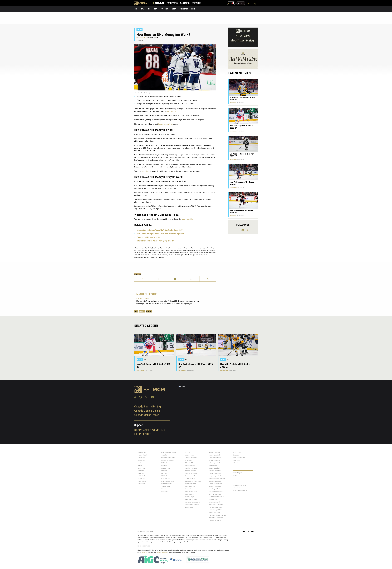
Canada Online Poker (146, 415)
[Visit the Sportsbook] (142, 3)
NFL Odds (164, 473)
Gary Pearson (233, 103)
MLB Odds (164, 463)
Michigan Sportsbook (215, 481)
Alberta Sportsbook (214, 452)
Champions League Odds (168, 452)
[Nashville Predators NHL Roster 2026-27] (238, 345)
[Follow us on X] (247, 230)
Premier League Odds (167, 481)
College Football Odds (167, 460)
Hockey (139, 29)
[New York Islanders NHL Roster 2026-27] (196, 345)
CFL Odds (164, 455)
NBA (155, 9)
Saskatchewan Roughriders (193, 481)
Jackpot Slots (237, 452)
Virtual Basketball (166, 484)
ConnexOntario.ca (162, 552)
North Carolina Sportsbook (216, 497)
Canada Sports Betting (147, 406)
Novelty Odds (184, 9)
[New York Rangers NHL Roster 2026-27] (154, 345)
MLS (166, 9)
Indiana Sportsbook (214, 463)
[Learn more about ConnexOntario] (199, 559)
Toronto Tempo (189, 497)
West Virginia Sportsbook (216, 518)
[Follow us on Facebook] (239, 230)
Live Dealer (236, 455)
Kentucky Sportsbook (215, 470)
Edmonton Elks (189, 463)
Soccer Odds (141, 478)
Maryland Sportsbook (215, 476)
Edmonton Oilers (190, 465)
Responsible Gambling (149, 430)
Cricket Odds (141, 460)
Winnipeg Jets (189, 507)
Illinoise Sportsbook (214, 460)
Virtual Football (165, 486)
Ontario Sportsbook (214, 502)
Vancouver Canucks (191, 499)
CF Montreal (188, 460)
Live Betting (141, 470)
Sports (148, 311)
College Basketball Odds (168, 457)
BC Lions (187, 452)
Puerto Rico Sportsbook (215, 507)
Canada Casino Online (147, 410)
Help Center (142, 434)
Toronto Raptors (189, 494)
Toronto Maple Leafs (191, 491)
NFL (162, 9)
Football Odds (142, 463)
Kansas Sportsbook (214, 468)
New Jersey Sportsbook (216, 491)
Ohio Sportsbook (213, 499)
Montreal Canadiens (191, 473)
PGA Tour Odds (165, 478)
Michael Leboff (140, 38)
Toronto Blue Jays (190, 486)
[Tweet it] (142, 278)
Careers (235, 475)
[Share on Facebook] (159, 278)
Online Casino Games (239, 457)
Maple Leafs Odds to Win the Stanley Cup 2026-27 (155, 241)
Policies (251, 532)
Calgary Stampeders (191, 457)
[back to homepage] (157, 3)
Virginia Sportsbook (214, 512)
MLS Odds (164, 465)
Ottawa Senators (190, 478)
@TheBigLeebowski (142, 298)
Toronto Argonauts (190, 484)
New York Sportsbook (215, 494)
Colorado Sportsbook (215, 457)
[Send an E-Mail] (175, 278)
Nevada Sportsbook (214, 489)
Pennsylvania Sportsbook (216, 504)
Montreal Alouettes (190, 470)
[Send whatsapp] (191, 278)
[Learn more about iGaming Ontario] (176, 559)
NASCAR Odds (165, 468)
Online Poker (236, 460)
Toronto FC (188, 489)
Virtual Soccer (165, 489)
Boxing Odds (141, 457)
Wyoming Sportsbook (215, 520)
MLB (149, 9)
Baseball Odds (142, 452)
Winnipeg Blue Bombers (192, 504)
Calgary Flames (189, 455)
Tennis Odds (141, 484)
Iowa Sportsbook (214, 465)
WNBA (174, 9)
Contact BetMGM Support (240, 490)
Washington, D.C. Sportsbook (217, 515)
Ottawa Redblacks (190, 476)
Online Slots (236, 463)
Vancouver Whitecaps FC (192, 502)
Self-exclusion (237, 488)
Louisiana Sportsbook (215, 473)
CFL (142, 9)
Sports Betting (142, 481)
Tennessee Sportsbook (215, 510)
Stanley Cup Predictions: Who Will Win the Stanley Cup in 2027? (160, 230)
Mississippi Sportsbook (215, 484)
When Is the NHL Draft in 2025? (148, 237)
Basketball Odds (142, 455)
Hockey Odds (141, 468)
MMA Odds (141, 473)
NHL (136, 9)
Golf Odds (141, 465)
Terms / (244, 532)
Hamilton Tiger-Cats (191, 468)
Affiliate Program (237, 473)
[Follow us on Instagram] (243, 230)
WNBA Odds (165, 491)
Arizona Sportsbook (214, 455)
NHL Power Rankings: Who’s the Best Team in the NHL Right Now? (161, 234)
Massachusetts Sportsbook (217, 478)
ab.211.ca (144, 552)
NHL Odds (164, 476)
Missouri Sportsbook (215, 486)
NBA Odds (164, 470)
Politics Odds (141, 476)
